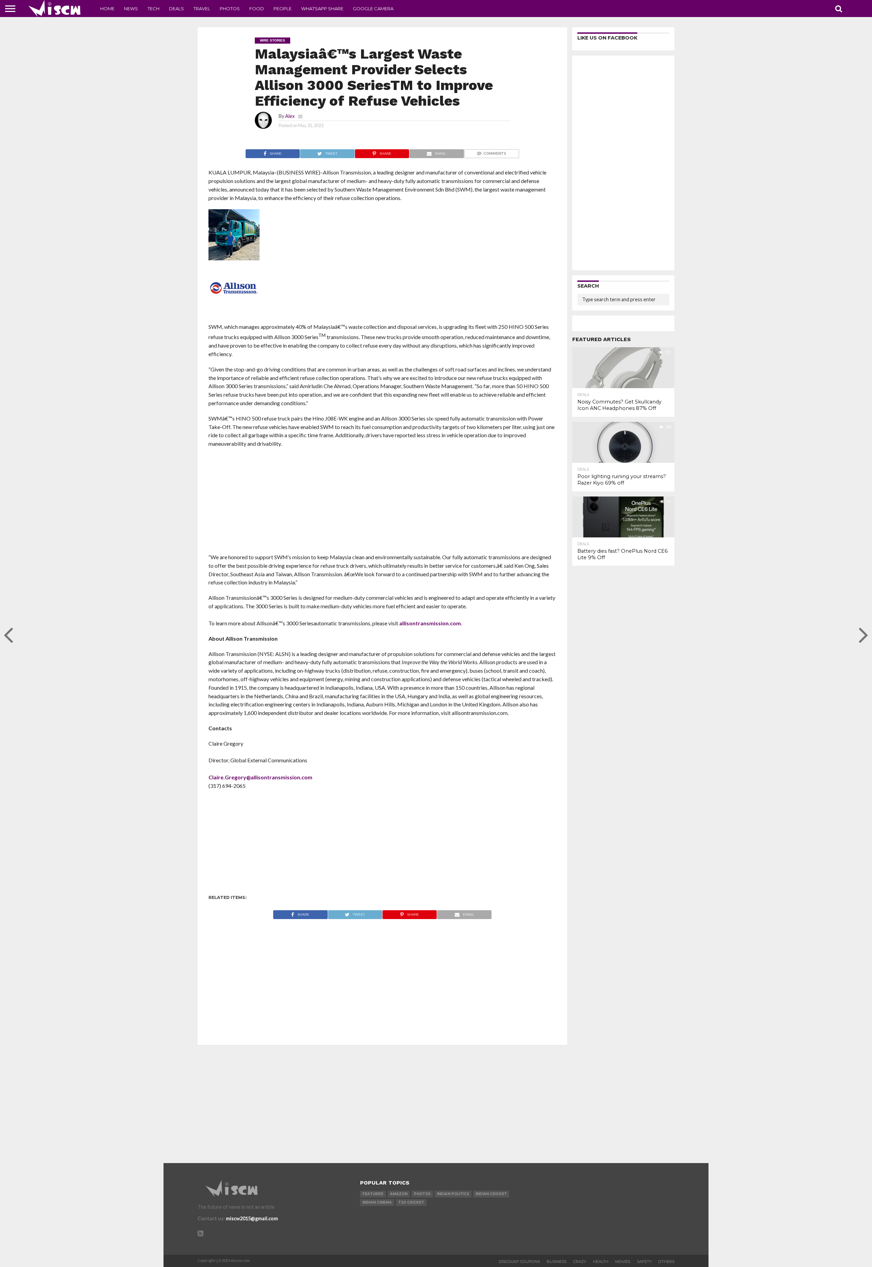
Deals (176, 8)
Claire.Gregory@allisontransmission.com (260, 777)
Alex (290, 116)
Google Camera (373, 8)
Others (666, 1261)
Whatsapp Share (322, 8)
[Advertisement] (382, 502)
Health (600, 1261)
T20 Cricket (411, 1202)
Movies (622, 1261)
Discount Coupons (519, 1261)
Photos (230, 8)
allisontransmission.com (430, 623)
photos (422, 1194)
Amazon (398, 1194)
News (131, 8)
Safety (644, 1261)
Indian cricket (491, 1194)
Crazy (579, 1261)
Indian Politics (453, 1194)
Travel (201, 8)
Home (107, 8)
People (283, 8)
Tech (153, 8)
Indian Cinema (377, 1202)
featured (373, 1194)
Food (256, 8)
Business (556, 1261)
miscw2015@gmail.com (252, 1218)
